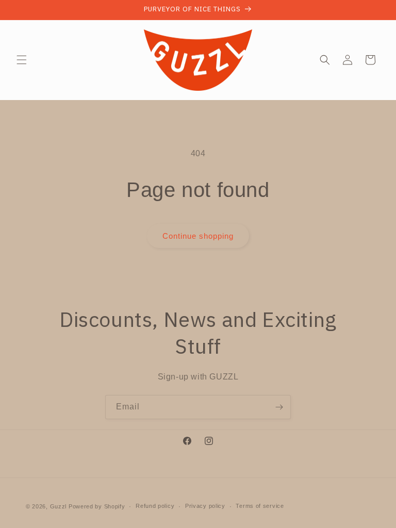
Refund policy (155, 506)
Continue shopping (198, 236)
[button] (21, 59)
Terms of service (260, 506)
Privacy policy (205, 506)
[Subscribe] (279, 407)
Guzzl (58, 506)
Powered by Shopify (97, 506)
